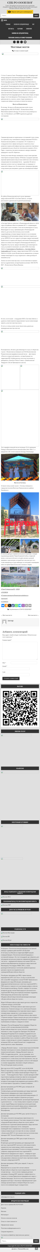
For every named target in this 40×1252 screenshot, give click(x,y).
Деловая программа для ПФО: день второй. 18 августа (17, 1138)
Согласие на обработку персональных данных (15, 1235)
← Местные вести (6, 615)
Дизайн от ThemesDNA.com (20, 1249)
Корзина (3, 1208)
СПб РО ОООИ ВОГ (25, 609)
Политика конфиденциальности (11, 1228)
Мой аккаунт (5, 1214)
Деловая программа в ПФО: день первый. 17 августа (17, 1163)
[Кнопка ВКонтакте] (21, 42)
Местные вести (20, 46)
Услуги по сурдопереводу (21, 24)
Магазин (3, 1211)
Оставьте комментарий (21, 51)
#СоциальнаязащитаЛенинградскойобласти (14, 595)
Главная (8, 24)
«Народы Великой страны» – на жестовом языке (16, 1048)
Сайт (3, 672)
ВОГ (33, 24)
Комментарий (7, 640)
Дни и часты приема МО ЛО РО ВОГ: (12, 1204)
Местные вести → (33, 615)
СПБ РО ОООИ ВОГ (20, 2)
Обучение (20, 29)
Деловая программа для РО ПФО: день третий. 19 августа (19, 1114)
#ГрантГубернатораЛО (8, 589)
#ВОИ (18, 589)
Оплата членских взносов (9, 1218)
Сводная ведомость (7, 1231)
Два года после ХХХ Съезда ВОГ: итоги (13, 1068)
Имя (4, 663)
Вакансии (29, 29)
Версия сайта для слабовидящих (21, 12)
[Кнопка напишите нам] (25, 42)
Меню (5, 20)
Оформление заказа (7, 1225)
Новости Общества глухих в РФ (20, 945)
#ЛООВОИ (4, 592)
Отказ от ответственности (9, 1221)
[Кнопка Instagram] (14, 42)
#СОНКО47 (4, 601)
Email (4, 666)
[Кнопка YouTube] (18, 42)
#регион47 (4, 598)
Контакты (11, 29)
